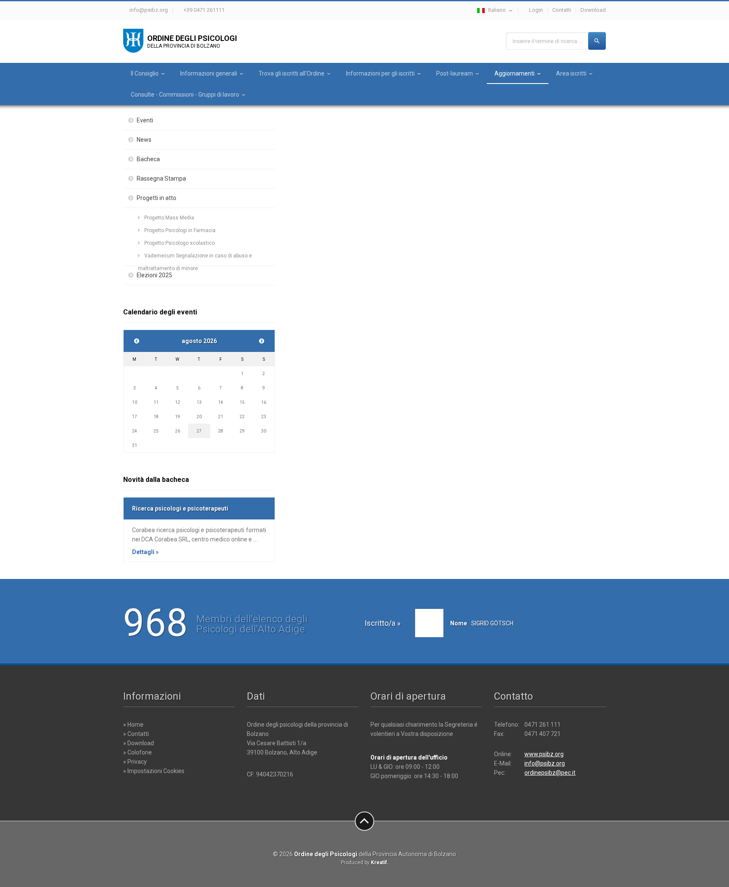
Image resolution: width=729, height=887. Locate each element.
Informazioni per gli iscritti (380, 73)
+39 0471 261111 (204, 10)
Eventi (145, 120)
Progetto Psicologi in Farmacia (180, 230)
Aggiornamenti (514, 73)
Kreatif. (380, 862)
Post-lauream (454, 73)
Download (593, 10)
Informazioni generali (208, 73)
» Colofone (137, 752)
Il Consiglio (145, 73)
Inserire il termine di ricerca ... (547, 41)
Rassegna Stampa (161, 178)
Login (536, 10)
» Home (133, 724)
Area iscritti (571, 73)
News (144, 139)
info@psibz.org (149, 10)
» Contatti (136, 733)
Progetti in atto (156, 198)
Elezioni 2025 (154, 275)
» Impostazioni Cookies (153, 771)
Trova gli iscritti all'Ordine (291, 73)
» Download (138, 743)
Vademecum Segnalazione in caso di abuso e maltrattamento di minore (195, 257)
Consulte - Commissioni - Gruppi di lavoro (185, 94)
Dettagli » (145, 552)
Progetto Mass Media (169, 218)
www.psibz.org (544, 754)
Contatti (561, 10)
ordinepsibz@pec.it (549, 772)
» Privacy (135, 761)
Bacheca (148, 159)
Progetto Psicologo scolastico (179, 243)
